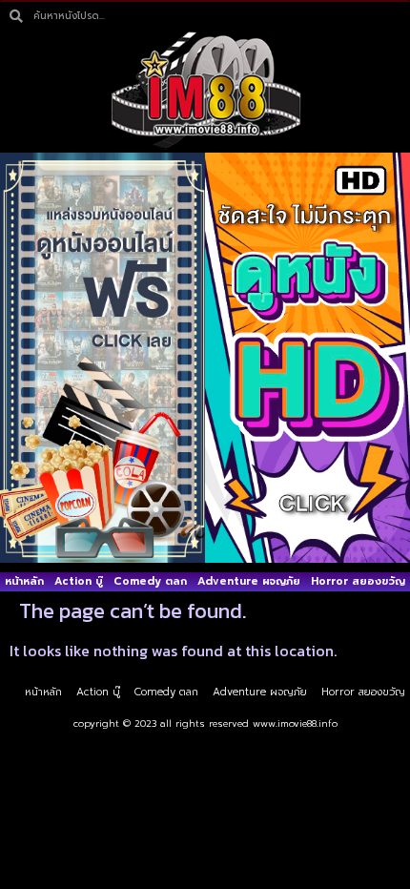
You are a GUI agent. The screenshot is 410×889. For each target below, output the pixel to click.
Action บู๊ (78, 581)
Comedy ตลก (150, 581)
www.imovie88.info (295, 723)
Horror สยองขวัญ (358, 581)
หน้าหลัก (24, 581)
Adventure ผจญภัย (248, 581)
